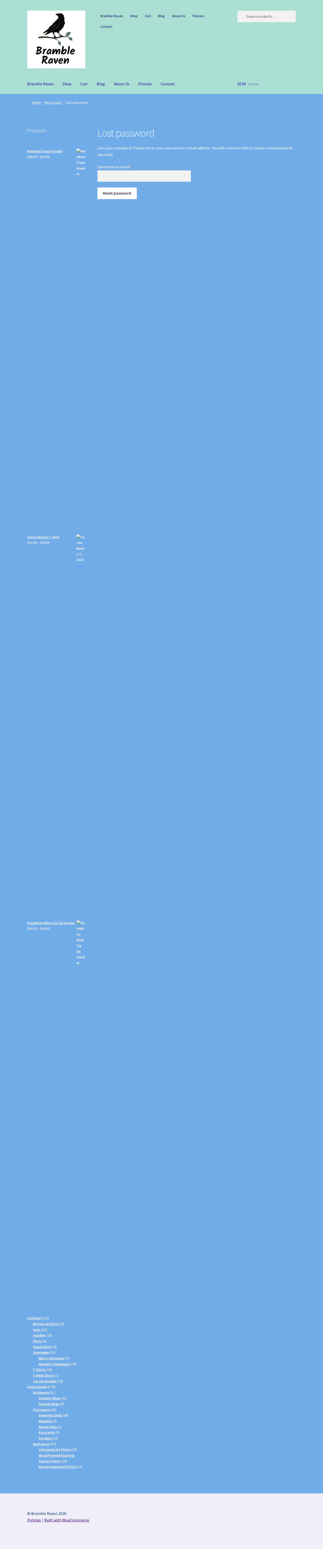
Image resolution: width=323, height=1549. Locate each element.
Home (36, 102)
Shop (134, 16)
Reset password (117, 193)
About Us (178, 16)
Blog (161, 16)
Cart (148, 16)
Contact (106, 26)
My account (53, 102)
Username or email (122, 166)
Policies (198, 16)
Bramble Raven (111, 16)
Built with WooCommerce (66, 1520)
